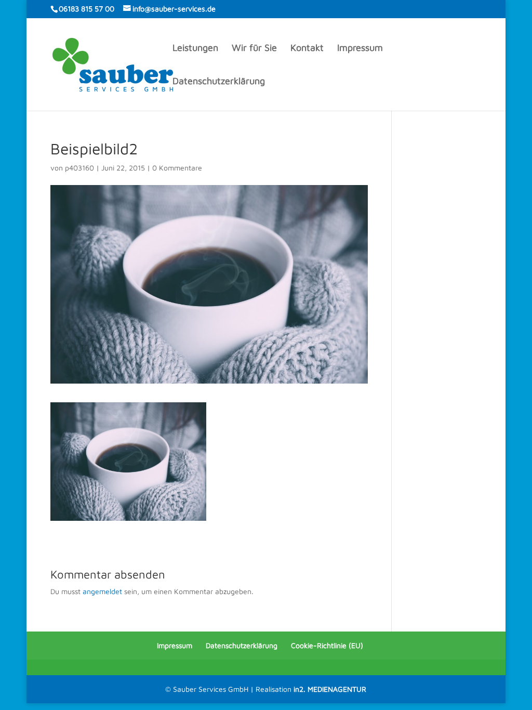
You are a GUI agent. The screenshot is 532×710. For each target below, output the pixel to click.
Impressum (360, 48)
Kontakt (307, 48)
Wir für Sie (254, 48)
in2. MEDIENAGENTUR (330, 689)
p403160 (79, 167)
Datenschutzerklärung (218, 81)
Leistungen (195, 48)
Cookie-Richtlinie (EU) (327, 645)
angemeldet (102, 591)
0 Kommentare (177, 167)
